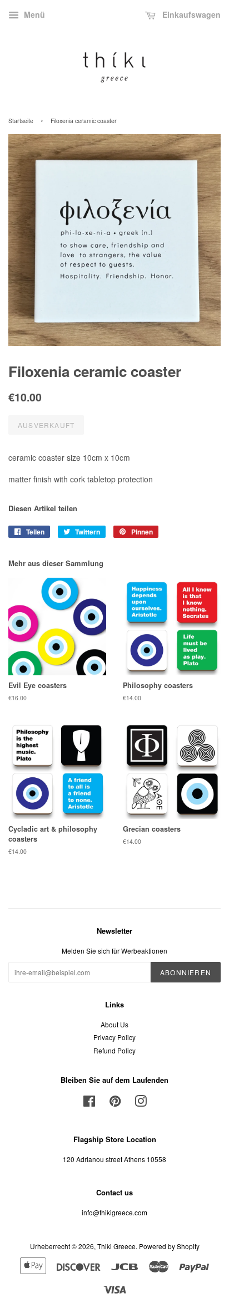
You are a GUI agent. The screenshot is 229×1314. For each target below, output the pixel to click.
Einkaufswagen (190, 14)
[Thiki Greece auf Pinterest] (115, 1103)
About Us (114, 1024)
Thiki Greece (116, 1246)
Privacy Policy (114, 1037)
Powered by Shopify (169, 1246)
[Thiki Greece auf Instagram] (141, 1103)
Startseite (20, 120)
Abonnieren (185, 972)
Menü (33, 14)
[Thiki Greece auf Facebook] (89, 1103)
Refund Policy (114, 1050)
